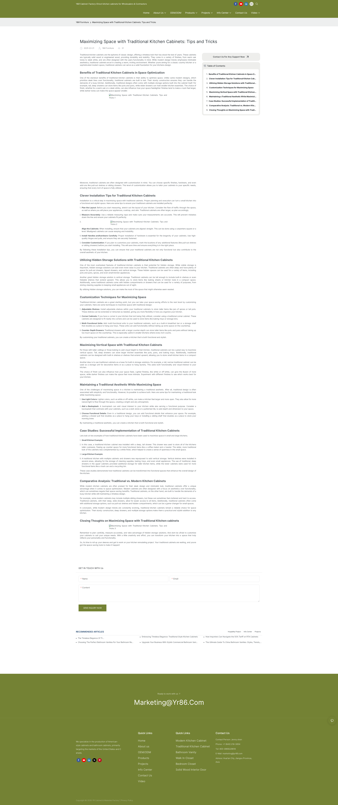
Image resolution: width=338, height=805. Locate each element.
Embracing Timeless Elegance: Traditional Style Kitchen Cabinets (170, 637)
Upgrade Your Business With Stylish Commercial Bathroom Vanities (170, 642)
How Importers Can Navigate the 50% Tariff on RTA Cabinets (232, 637)
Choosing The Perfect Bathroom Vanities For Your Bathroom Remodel (106, 642)
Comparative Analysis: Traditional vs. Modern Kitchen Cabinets (232, 105)
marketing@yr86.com (169, 702)
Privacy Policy (127, 800)
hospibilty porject (234, 632)
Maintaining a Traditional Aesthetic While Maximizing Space (232, 96)
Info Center (248, 632)
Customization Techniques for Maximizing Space (231, 87)
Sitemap (137, 800)
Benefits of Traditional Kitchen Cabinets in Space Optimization (232, 74)
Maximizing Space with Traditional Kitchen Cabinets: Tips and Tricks (124, 22)
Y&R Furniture (82, 22)
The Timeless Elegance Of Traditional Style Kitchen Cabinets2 (91, 638)
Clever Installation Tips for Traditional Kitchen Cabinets (232, 78)
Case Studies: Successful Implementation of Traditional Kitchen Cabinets (232, 101)
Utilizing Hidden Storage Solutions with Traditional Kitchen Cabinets (232, 83)
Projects (258, 632)
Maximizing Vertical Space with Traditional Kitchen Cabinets (232, 92)
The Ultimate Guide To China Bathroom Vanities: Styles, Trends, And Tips (234, 642)
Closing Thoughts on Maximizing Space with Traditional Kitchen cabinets (232, 110)
